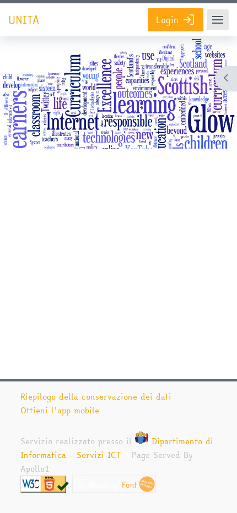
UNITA (23, 20)
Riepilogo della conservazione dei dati (95, 396)
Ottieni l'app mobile (59, 410)
